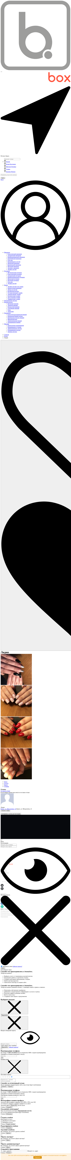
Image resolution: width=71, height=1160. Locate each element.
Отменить (3, 1086)
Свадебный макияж (13, 308)
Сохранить (9, 1107)
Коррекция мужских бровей (16, 317)
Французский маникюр (14, 288)
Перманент (7, 313)
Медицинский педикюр (15, 272)
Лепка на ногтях (12, 289)
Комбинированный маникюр (16, 257)
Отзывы (6, 786)
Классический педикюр (15, 274)
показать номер (5, 810)
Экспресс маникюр (13, 268)
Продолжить (4, 1015)
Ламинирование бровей (15, 321)
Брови (6, 285)
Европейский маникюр (14, 258)
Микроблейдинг (12, 319)
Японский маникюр (13, 263)
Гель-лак (10, 260)
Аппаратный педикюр (14, 275)
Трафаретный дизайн (14, 299)
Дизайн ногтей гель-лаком (15, 286)
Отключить (9, 1114)
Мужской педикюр (13, 280)
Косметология (8, 302)
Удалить (8, 1133)
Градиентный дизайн (14, 296)
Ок (2, 1057)
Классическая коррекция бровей (17, 314)
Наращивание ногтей (14, 261)
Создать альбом (10, 1124)
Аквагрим (11, 311)
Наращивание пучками (14, 327)
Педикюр (7, 271)
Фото (5, 782)
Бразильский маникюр (14, 265)
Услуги (6, 783)
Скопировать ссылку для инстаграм (10, 813)
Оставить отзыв (5, 791)
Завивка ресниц (12, 331)
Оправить (8, 1153)
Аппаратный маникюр (14, 255)
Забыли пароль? (17, 966)
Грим (9, 310)
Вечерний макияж (13, 303)
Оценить (10, 1086)
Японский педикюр (13, 279)
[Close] (1, 840)
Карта (6, 785)
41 (8, 809)
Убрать (8, 1140)
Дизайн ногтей (12, 269)
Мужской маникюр (13, 266)
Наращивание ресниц (10, 300)
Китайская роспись (13, 291)
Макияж (6, 324)
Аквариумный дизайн (14, 294)
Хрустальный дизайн (14, 297)
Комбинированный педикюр (16, 277)
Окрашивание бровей (14, 322)
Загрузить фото (5, 1105)
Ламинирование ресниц (15, 328)
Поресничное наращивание (16, 325)
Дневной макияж (13, 305)
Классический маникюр (15, 254)
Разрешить (38, 1157)
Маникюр (7, 252)
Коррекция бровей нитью (15, 316)
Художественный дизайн (15, 293)
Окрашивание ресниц (14, 330)
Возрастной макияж (13, 307)
